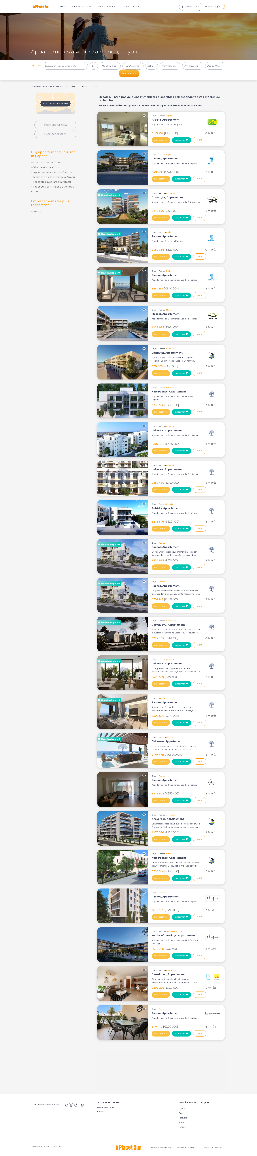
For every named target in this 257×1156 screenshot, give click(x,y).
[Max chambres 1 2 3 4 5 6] (132, 66)
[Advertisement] (55, 238)
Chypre (155, 116)
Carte (199, 140)
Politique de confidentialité (160, 1147)
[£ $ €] (94, 66)
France (182, 1113)
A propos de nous (105, 1107)
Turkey (182, 1127)
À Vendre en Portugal (107, 7)
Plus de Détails (160, 140)
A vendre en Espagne (82, 7)
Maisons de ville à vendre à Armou (54, 177)
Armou (37, 211)
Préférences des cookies (213, 1147)
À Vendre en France (131, 7)
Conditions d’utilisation (185, 1147)
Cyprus (182, 1109)
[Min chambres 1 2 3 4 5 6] (110, 66)
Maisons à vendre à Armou (49, 162)
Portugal (183, 1118)
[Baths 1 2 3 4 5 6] (151, 66)
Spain (181, 1122)
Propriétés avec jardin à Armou (52, 181)
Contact (101, 1111)
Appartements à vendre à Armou (53, 172)
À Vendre (62, 7)
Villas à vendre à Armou (47, 167)
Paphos (162, 116)
